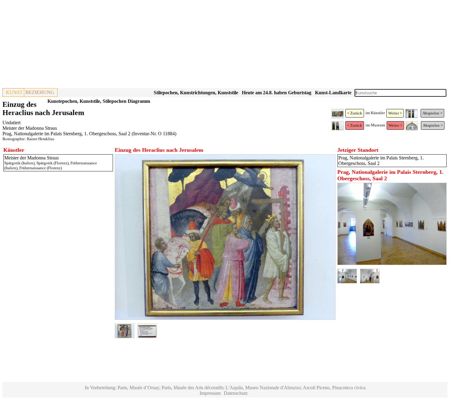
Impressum (210, 393)
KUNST (14, 92)
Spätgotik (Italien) (19, 163)
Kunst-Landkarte (333, 92)
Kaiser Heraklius (40, 138)
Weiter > (395, 113)
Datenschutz (236, 393)
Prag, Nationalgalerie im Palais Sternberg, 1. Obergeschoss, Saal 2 (66, 133)
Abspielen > (432, 113)
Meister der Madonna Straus (29, 128)
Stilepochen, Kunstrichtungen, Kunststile (196, 92)
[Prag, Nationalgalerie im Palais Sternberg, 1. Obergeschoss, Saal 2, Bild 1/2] (392, 263)
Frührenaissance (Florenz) (40, 168)
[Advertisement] (186, 45)
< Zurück (354, 113)
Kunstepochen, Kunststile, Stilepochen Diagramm (98, 101)
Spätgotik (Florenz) (52, 163)
